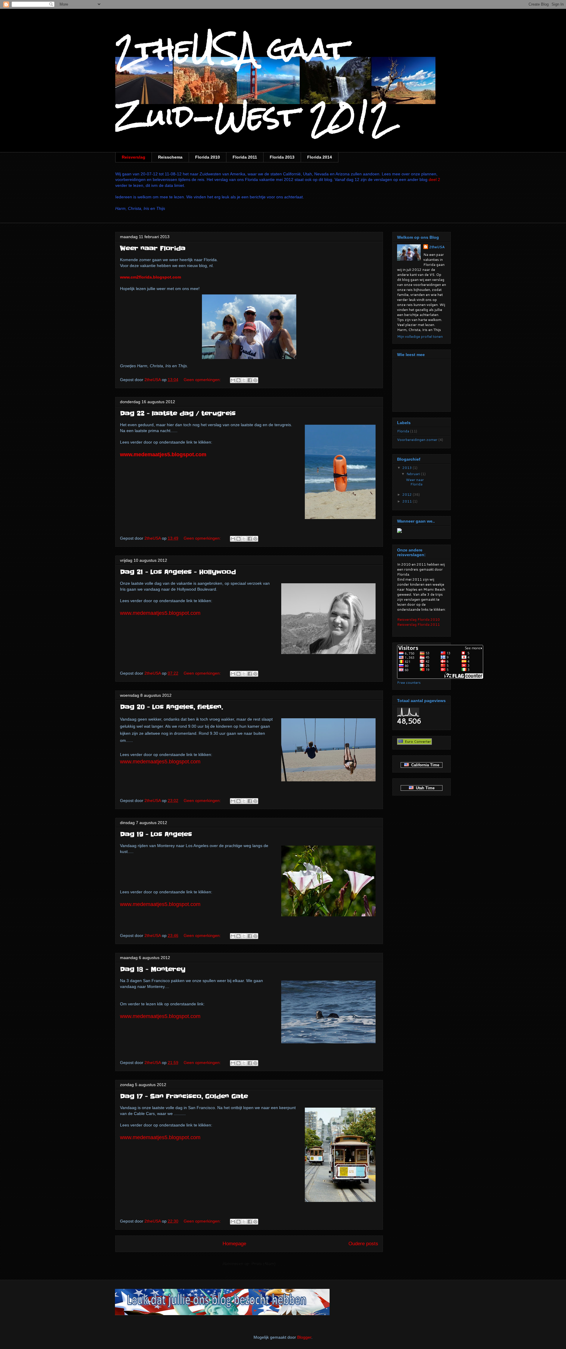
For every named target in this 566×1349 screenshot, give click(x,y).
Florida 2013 (282, 157)
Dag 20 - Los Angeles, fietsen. (171, 707)
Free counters (409, 682)
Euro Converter (417, 741)
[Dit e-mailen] (233, 380)
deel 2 (434, 179)
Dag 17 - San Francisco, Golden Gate (184, 1096)
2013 (407, 467)
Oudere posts (363, 1243)
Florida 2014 (319, 157)
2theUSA (437, 246)
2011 (407, 501)
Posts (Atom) (263, 1263)
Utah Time (424, 788)
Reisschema (170, 157)
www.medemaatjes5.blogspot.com (163, 454)
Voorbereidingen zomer (417, 439)
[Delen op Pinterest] (255, 380)
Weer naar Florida (152, 248)
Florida (403, 431)
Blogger (304, 1337)
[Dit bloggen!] (238, 380)
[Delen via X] (244, 380)
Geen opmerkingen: (203, 379)
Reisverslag (133, 157)
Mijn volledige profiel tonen (420, 336)
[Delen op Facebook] (250, 380)
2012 (407, 494)
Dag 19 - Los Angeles (156, 834)
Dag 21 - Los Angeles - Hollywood (178, 572)
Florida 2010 (207, 157)
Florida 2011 (245, 157)
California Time (424, 765)
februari (414, 473)
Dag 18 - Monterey (152, 969)
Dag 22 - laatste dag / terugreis (178, 413)
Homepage (234, 1243)
